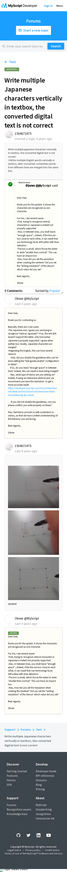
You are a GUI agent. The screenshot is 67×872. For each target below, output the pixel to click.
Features (12, 775)
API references (45, 775)
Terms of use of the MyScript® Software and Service (34, 853)
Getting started (17, 771)
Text (12, 62)
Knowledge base (17, 814)
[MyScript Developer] (20, 5)
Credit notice (52, 850)
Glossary (41, 780)
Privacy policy (33, 850)
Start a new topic (36, 30)
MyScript (41, 805)
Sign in (48, 6)
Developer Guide (46, 771)
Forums (26, 729)
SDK (9, 784)
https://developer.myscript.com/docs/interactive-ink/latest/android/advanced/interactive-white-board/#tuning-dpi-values (32, 392)
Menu (59, 6)
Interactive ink (45, 818)
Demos (11, 780)
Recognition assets (19, 809)
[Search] (55, 46)
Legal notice (14, 850)
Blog (39, 784)
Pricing (40, 789)
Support (9, 729)
